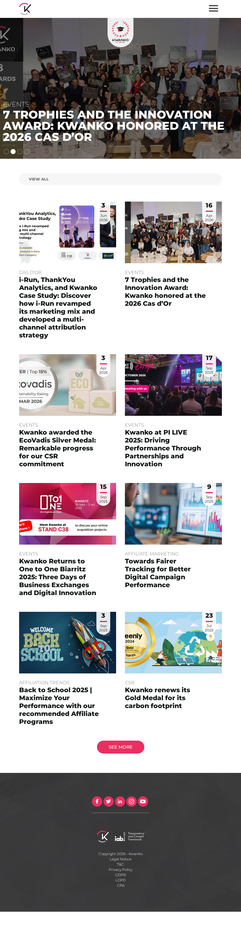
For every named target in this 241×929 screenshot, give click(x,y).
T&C (120, 864)
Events (134, 272)
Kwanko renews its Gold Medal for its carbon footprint (157, 698)
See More (121, 747)
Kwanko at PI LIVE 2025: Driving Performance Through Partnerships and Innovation (163, 448)
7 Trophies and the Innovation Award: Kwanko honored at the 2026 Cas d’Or (165, 292)
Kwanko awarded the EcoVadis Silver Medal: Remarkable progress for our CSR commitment (57, 448)
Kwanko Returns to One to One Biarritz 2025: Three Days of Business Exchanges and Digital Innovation (57, 577)
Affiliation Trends (44, 682)
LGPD (121, 880)
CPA (120, 885)
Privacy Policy (121, 869)
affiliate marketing (152, 554)
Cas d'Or (30, 272)
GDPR (120, 875)
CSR (130, 682)
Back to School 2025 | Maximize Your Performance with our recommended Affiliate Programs (59, 706)
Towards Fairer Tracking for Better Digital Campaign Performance (158, 573)
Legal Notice (120, 859)
